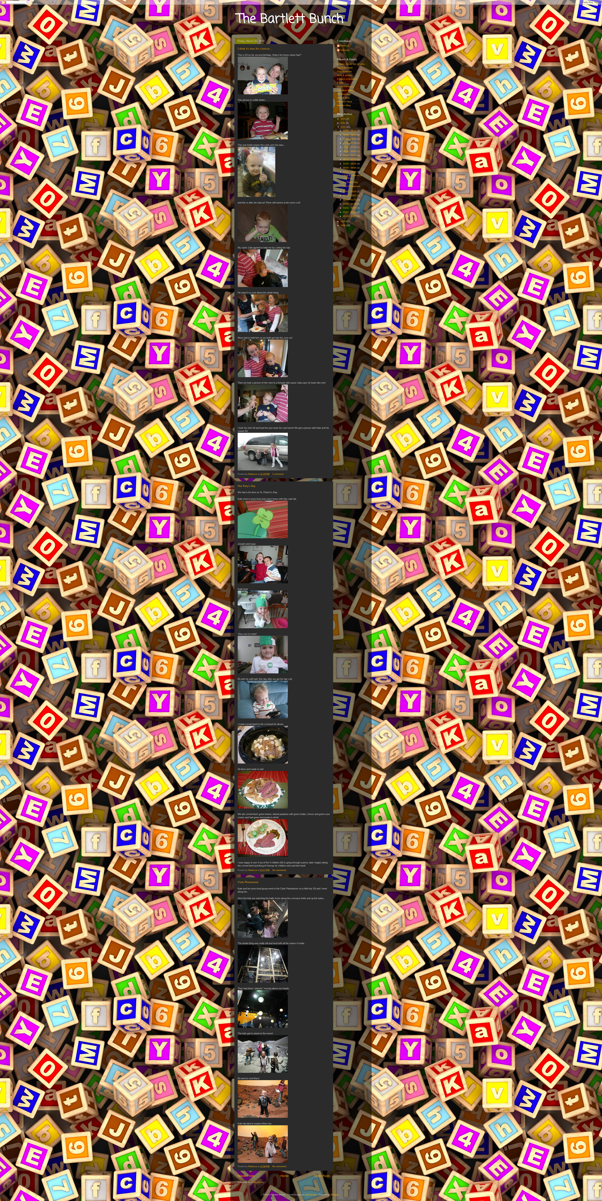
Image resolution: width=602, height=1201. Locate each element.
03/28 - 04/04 (350, 168)
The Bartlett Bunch (290, 19)
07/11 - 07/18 (350, 143)
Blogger (334, 1194)
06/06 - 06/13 (350, 155)
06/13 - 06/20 (350, 151)
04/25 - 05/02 (350, 164)
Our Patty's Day (247, 486)
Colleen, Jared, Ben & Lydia (350, 64)
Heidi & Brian (343, 98)
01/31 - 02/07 (350, 208)
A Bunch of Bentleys (347, 79)
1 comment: (278, 474)
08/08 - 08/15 (350, 135)
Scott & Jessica (344, 75)
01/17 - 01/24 (350, 212)
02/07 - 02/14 (350, 204)
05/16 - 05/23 (350, 159)
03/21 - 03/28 (350, 172)
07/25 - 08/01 (350, 139)
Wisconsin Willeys (346, 90)
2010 (343, 127)
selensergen (311, 1194)
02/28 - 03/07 (350, 195)
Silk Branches (344, 94)
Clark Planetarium (248, 882)
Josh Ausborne (344, 71)
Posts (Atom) (257, 1182)
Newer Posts (246, 1175)
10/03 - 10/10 (350, 130)
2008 (343, 225)
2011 (343, 123)
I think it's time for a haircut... (255, 48)
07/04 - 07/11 (350, 147)
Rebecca (344, 46)
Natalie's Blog (344, 105)
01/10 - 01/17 (350, 216)
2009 (343, 221)
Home (284, 1175)
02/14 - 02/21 (350, 200)
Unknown (344, 50)
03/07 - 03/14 (350, 191)
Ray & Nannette (345, 68)
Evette (340, 83)
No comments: (279, 870)
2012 (343, 119)
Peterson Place (344, 101)
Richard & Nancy (345, 86)
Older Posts (322, 1175)
